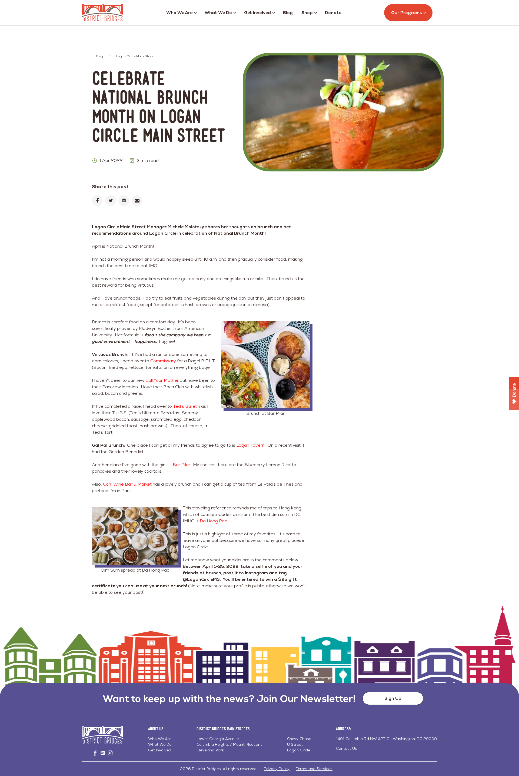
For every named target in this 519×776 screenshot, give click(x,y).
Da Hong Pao (213, 521)
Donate (333, 12)
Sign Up (392, 698)
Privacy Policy (277, 768)
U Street (295, 744)
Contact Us (346, 748)
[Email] (137, 200)
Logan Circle (298, 750)
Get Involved (257, 12)
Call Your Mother (162, 380)
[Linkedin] (123, 200)
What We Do (218, 12)
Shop (307, 12)
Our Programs (406, 12)
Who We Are (179, 12)
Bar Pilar (181, 464)
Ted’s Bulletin (186, 406)
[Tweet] (110, 200)
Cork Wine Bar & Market (127, 484)
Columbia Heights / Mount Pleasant (229, 744)
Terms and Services (314, 768)
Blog (288, 12)
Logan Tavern (250, 445)
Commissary (163, 361)
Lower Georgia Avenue (218, 738)
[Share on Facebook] (97, 200)
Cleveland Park (210, 750)
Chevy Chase (299, 738)
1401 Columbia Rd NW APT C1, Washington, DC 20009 (386, 738)
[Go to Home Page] (102, 12)
